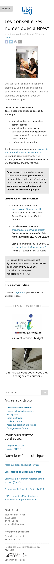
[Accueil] (27, 9)
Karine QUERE (14, 449)
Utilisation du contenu (15, 560)
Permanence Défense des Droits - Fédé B (24, 489)
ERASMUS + (10, 550)
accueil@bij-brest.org (14, 524)
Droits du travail (14, 418)
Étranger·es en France (17, 428)
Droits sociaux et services (19, 407)
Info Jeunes (30, 547)
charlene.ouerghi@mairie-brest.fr (28, 230)
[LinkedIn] (11, 41)
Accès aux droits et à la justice (21, 425)
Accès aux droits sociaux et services (22, 465)
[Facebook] (6, 41)
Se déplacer (12, 414)
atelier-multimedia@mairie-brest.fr (29, 247)
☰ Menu (6, 8)
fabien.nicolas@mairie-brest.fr (27, 209)
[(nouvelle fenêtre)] (13, 555)
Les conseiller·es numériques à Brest (23, 472)
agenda (19, 292)
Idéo (38, 547)
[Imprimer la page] (15, 41)
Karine (8, 37)
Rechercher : (12, 392)
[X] (20, 41)
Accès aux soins (14, 421)
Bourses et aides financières (20, 411)
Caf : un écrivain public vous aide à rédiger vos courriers (27, 375)
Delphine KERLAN (15, 445)
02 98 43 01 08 (11, 521)
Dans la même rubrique (24, 456)
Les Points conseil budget (27, 338)
